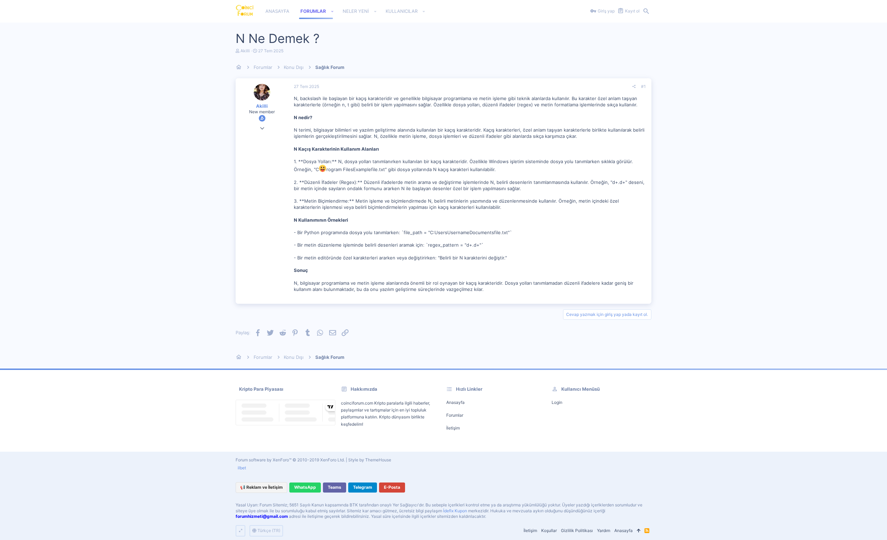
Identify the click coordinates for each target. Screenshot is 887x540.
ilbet (242, 467)
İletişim (453, 428)
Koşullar (549, 530)
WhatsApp (305, 487)
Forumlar (454, 415)
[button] (332, 11)
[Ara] (646, 11)
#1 (643, 86)
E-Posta (392, 487)
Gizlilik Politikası (577, 530)
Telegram (362, 487)
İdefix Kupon (455, 510)
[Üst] (638, 531)
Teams (334, 487)
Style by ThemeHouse (369, 459)
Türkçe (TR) (268, 530)
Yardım (603, 530)
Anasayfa (455, 402)
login (557, 402)
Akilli (245, 50)
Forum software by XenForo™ (290, 459)
